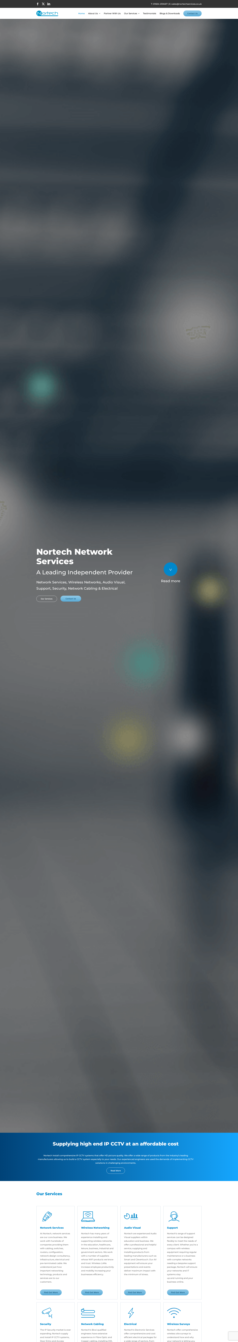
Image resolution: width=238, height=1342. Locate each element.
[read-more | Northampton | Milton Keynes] (170, 563)
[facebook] (37, 4)
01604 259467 (160, 4)
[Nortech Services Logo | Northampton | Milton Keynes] (47, 11)
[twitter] (43, 4)
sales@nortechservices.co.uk (186, 4)
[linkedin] (48, 4)
